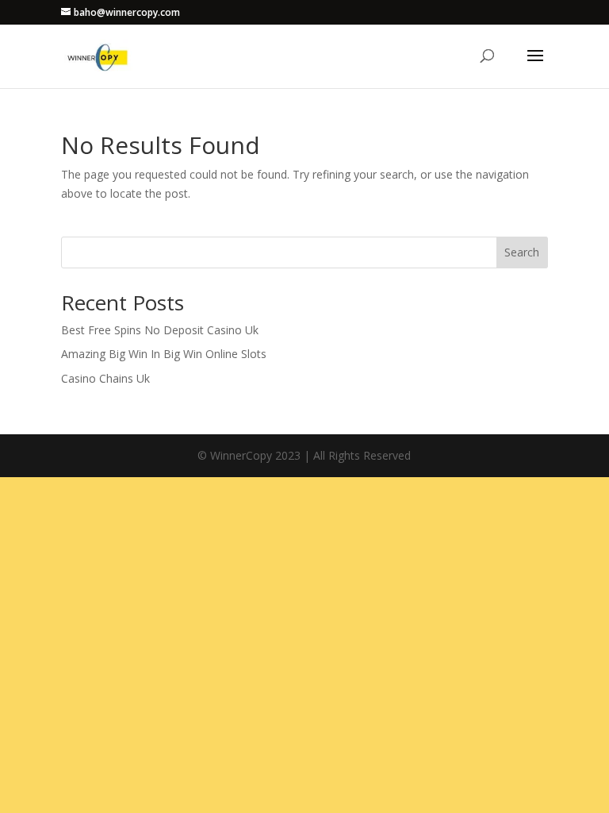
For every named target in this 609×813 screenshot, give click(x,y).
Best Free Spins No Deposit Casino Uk (160, 329)
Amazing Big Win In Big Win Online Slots (163, 353)
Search (521, 252)
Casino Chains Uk (105, 378)
